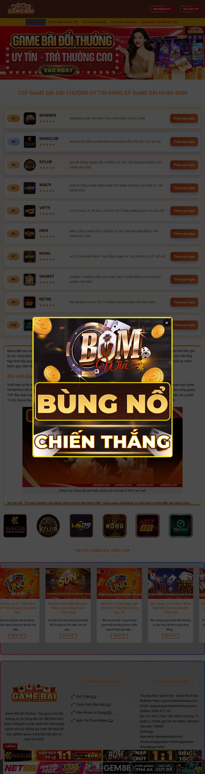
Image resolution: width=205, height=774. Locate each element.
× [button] (166, 323)
